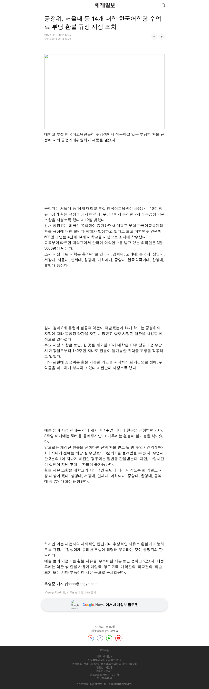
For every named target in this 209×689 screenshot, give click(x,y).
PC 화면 (104, 650)
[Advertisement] (104, 171)
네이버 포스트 (109, 638)
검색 (163, 5)
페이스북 (100, 638)
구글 (91, 638)
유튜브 (118, 638)
